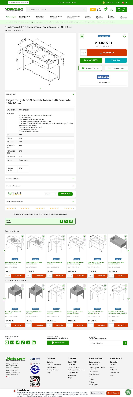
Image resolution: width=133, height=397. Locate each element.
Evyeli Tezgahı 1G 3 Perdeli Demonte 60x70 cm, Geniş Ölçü (117, 312)
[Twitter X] (28, 342)
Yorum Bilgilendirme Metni (14, 201)
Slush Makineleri (94, 374)
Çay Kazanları (93, 371)
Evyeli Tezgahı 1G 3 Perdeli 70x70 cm (54, 263)
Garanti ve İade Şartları (13, 186)
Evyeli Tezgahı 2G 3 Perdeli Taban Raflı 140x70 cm (96, 263)
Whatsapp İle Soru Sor (92, 68)
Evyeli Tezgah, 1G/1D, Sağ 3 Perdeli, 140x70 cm (34, 263)
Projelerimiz (71, 364)
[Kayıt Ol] (125, 343)
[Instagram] (12, 342)
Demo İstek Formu (74, 367)
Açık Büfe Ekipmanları (99, 16)
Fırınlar (91, 377)
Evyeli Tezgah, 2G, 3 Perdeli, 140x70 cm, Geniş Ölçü (75, 263)
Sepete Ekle (108, 52)
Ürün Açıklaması (11, 94)
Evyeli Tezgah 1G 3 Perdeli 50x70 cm (33, 312)
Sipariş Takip (109, 2)
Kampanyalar (12, 17)
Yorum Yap (65, 194)
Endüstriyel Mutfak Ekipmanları (24, 16)
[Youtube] (7, 342)
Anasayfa (8, 22)
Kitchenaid (113, 370)
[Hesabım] (111, 9)
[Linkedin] (34, 342)
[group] (40, 61)
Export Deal (115, 60)
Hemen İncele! (60, 342)
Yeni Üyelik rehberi (53, 370)
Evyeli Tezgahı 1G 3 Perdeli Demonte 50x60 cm (75, 312)
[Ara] (84, 9)
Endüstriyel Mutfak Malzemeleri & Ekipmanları (25, 22)
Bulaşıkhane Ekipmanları (40, 16)
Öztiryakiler (113, 362)
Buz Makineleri (93, 364)
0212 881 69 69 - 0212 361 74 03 (18, 2)
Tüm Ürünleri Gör (102, 82)
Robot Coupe (114, 372)
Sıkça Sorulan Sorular (54, 364)
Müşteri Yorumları (73, 372)
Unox (111, 375)
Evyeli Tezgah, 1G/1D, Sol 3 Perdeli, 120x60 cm (116, 263)
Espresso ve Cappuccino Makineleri (97, 368)
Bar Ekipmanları (123, 16)
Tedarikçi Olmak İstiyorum (76, 370)
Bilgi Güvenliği (51, 367)
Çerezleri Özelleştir (97, 393)
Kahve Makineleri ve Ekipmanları (73, 16)
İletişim (70, 378)
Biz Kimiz (50, 362)
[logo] (14, 9)
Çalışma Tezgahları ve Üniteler (46, 22)
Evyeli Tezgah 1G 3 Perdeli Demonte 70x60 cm (95, 312)
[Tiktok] (23, 342)
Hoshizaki (113, 364)
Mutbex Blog (72, 375)
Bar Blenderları (93, 385)
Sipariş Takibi (72, 362)
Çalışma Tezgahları (61, 22)
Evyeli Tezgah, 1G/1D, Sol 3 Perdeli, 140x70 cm (13, 263)
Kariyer (49, 372)
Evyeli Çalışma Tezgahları (74, 22)
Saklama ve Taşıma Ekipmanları (56, 16)
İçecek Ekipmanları (111, 16)
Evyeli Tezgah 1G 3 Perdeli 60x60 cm (13, 312)
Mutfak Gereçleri (88, 16)
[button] (40, 88)
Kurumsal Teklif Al (91, 60)
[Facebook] (17, 342)
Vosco (112, 367)
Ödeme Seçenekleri (118, 68)
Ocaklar (91, 379)
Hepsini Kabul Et (113, 393)
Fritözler (91, 382)
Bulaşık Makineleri (94, 362)
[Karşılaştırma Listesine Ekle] (22, 239)
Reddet (65, 394)
